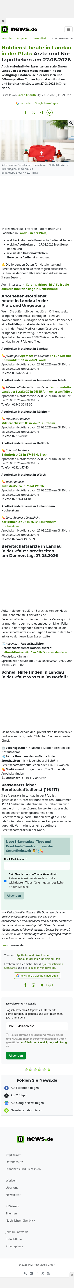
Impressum (13, 1155)
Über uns (12, 1188)
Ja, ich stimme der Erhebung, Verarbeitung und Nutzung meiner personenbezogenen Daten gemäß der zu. (36, 1040)
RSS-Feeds (13, 1206)
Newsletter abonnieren (26, 1110)
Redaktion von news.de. (41, 967)
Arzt (31, 955)
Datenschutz (14, 1162)
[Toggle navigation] (68, 29)
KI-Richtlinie (14, 1239)
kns (3, 945)
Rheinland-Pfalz (50, 958)
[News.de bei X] (42, 1273)
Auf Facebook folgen (24, 1088)
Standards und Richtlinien (23, 1169)
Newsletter (13, 1195)
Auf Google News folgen (27, 1103)
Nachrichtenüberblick (20, 1220)
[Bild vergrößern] (71, 123)
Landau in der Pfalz (28, 958)
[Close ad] (3, 21)
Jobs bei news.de (17, 1232)
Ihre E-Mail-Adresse (15, 859)
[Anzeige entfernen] (71, 1274)
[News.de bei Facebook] (37, 1273)
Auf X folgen (18, 1095)
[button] (37, 103)
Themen (11, 1213)
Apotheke (22, 955)
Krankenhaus (44, 955)
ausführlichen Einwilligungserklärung (43, 1042)
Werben (11, 1180)
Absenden (14, 896)
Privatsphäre (14, 1246)
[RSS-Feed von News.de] (48, 1273)
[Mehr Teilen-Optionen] (50, 113)
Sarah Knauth (26, 95)
